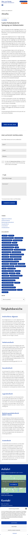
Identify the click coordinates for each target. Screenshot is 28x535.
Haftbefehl (21, 263)
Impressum (15, 533)
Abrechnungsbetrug (8, 238)
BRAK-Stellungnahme (8, 247)
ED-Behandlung (16, 252)
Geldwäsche (13, 263)
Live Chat (24, 3)
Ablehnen (14, 526)
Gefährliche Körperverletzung (10, 261)
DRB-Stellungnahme (20, 249)
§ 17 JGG (20, 289)
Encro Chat (5, 256)
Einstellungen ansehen (14, 530)
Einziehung (5, 254)
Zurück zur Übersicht (7, 10)
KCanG (4, 268)
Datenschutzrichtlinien (15, 161)
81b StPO (11, 235)
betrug (14, 242)
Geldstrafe (5, 263)
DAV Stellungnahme (7, 249)
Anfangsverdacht (7, 240)
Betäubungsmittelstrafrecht (8, 222)
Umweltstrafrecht (5, 227)
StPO (18, 273)
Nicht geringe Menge (8, 271)
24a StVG (5, 235)
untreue (17, 282)
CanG (16, 247)
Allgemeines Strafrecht (7, 218)
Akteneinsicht (18, 238)
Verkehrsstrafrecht (6, 220)
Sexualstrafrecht (5, 224)
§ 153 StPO (5, 292)
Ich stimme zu (13, 484)
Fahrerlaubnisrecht (16, 256)
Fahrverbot (18, 259)
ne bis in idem (11, 268)
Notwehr (5, 273)
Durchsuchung (6, 252)
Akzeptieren (14, 522)
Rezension (12, 273)
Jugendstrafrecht (20, 266)
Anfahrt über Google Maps (7, 495)
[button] (26, 508)
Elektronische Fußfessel (16, 254)
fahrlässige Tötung (7, 259)
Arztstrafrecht (5, 225)
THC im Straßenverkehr (8, 280)
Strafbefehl (5, 275)
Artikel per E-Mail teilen (10, 124)
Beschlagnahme (6, 242)
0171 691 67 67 (24, 1)
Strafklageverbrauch (16, 275)
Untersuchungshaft (8, 282)
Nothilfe (17, 271)
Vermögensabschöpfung (9, 287)
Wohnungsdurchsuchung (9, 289)
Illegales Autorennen (8, 266)
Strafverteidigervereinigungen (10, 278)
